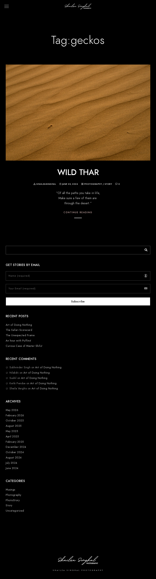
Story (108, 184)
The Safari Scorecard (19, 330)
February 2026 (15, 415)
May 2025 (12, 431)
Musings (10, 489)
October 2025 (15, 420)
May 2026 (12, 410)
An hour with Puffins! (18, 340)
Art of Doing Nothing (19, 325)
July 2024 (11, 463)
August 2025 (14, 426)
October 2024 (15, 452)
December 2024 (16, 447)
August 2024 (14, 457)
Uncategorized (15, 511)
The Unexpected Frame (20, 335)
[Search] (144, 249)
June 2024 (12, 468)
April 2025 (12, 436)
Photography (93, 184)
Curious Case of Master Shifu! (24, 346)
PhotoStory (13, 500)
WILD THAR (78, 172)
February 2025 (15, 442)
